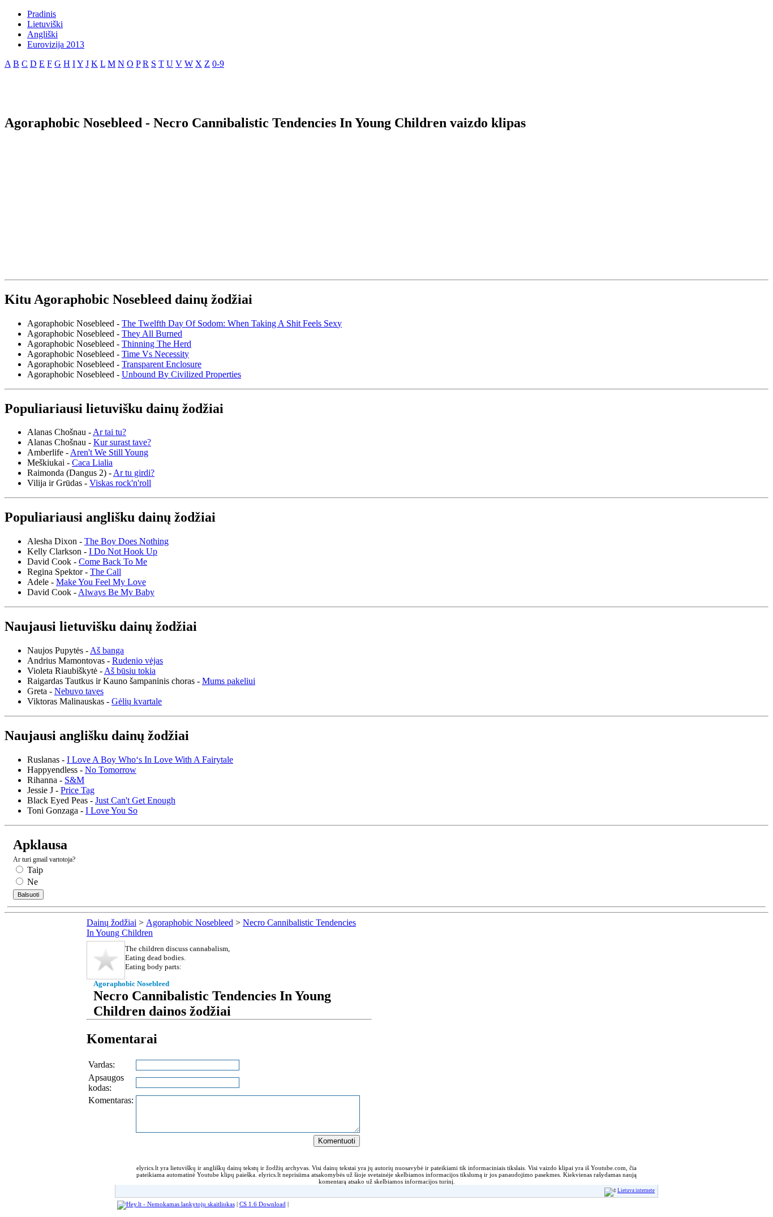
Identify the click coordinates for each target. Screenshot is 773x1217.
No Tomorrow (110, 770)
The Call (105, 572)
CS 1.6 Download (262, 1204)
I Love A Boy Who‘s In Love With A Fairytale (150, 759)
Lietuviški (45, 24)
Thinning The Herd (156, 344)
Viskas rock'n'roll (120, 483)
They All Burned (152, 333)
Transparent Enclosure (161, 364)
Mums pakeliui (228, 681)
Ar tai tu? (109, 432)
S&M (74, 780)
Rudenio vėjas (137, 660)
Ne (31, 882)
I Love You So (111, 810)
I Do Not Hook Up (123, 551)
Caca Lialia (92, 462)
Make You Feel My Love (101, 582)
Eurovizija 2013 (55, 44)
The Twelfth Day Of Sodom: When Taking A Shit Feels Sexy (232, 323)
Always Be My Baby (116, 592)
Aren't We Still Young (109, 452)
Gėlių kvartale (136, 701)
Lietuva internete (636, 1190)
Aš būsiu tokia (130, 671)
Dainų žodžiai (111, 922)
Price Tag (78, 790)
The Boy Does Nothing (126, 541)
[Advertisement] (137, 87)
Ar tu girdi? (133, 473)
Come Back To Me (113, 561)
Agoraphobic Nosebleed (189, 922)
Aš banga (107, 650)
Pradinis (41, 14)
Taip (34, 870)
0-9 (218, 63)
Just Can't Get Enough (135, 800)
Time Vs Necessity (155, 354)
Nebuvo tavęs (79, 691)
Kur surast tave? (122, 442)
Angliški (42, 34)
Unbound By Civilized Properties (181, 374)
